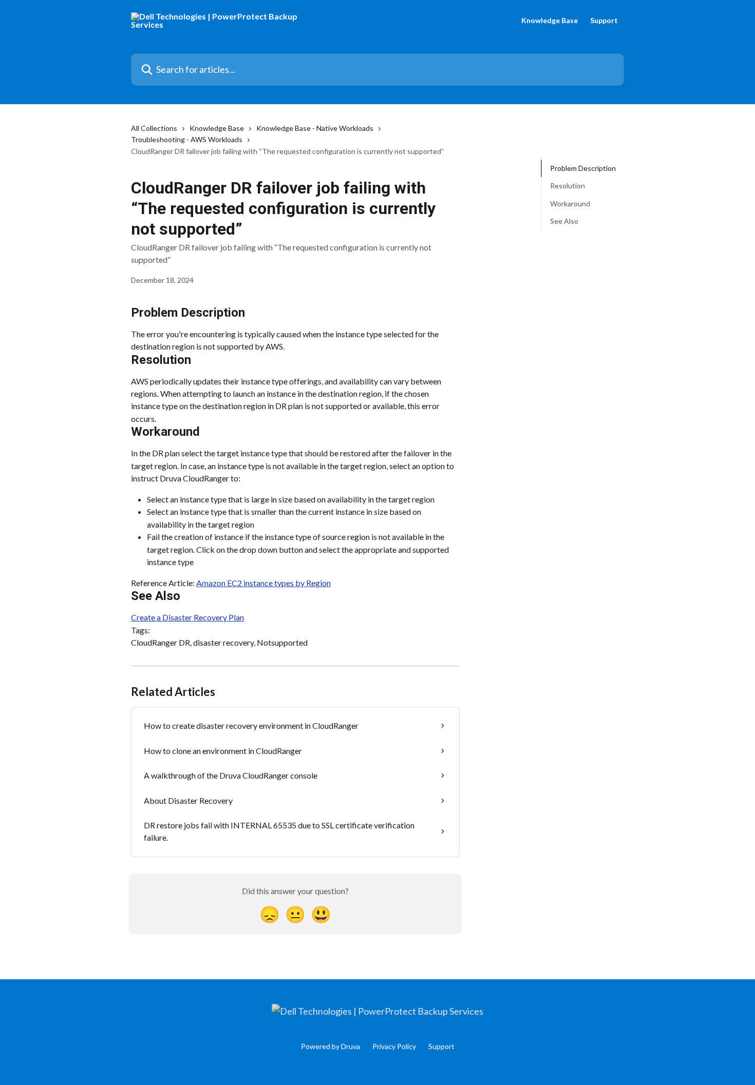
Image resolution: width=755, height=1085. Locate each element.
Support (604, 20)
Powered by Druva (330, 1046)
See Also (564, 221)
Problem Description (583, 168)
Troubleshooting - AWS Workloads (186, 139)
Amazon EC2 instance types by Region (263, 583)
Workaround (570, 203)
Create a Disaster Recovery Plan (187, 617)
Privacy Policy (394, 1046)
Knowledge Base (549, 20)
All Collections (154, 128)
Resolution (567, 185)
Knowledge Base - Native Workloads (314, 128)
